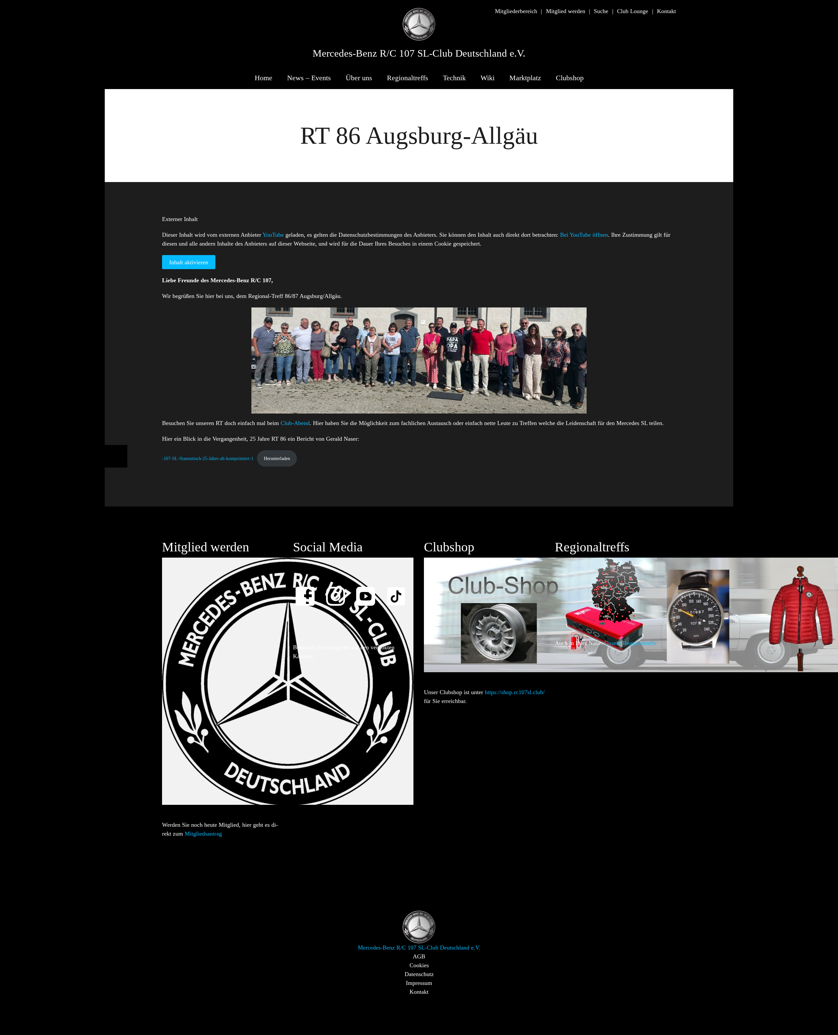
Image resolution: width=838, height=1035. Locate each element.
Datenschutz (419, 974)
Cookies (419, 965)
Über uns (359, 78)
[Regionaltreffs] (615, 590)
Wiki (488, 78)
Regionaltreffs (407, 78)
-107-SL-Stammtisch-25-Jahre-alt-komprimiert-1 (207, 458)
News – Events (309, 78)
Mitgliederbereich (516, 11)
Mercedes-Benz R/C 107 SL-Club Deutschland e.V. (419, 53)
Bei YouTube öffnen (584, 234)
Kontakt (666, 11)
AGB (419, 956)
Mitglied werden (565, 11)
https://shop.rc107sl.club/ (515, 692)
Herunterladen (277, 458)
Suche (601, 11)
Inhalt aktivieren (188, 262)
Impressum (419, 983)
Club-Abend (295, 423)
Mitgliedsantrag (203, 833)
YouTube (273, 234)
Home (263, 78)
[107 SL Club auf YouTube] (368, 592)
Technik (454, 78)
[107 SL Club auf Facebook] (308, 592)
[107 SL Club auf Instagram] (338, 592)
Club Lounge (632, 11)
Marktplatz (525, 78)
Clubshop (570, 78)
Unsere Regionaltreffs (630, 643)
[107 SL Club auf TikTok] (399, 592)
